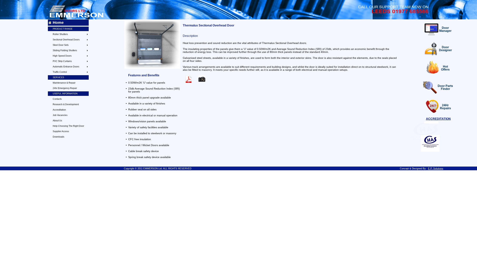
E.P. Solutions (435, 168)
